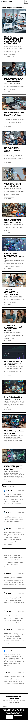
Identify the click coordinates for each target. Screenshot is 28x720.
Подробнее (18, 717)
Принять (9, 717)
